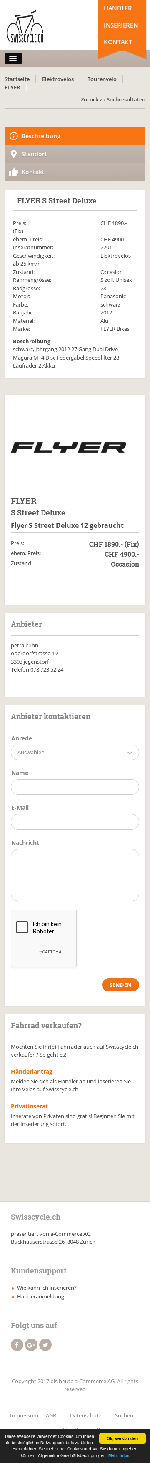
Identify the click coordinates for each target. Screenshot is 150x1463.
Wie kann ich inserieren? (47, 1287)
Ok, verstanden (122, 1438)
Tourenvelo (102, 79)
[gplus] (31, 1345)
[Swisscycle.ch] (41, 27)
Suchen (124, 1415)
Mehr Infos (119, 1455)
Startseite (17, 79)
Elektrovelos (58, 79)
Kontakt (118, 42)
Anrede (21, 738)
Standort (34, 154)
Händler (118, 8)
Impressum (24, 1415)
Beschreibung (41, 136)
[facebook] (17, 1345)
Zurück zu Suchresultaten (113, 99)
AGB (51, 1415)
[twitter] (45, 1345)
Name (19, 773)
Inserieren (121, 25)
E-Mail (20, 807)
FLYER (12, 87)
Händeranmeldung (40, 1296)
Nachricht (25, 843)
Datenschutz (85, 1415)
